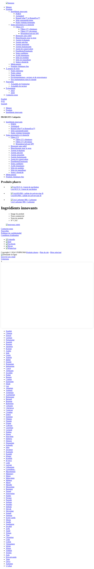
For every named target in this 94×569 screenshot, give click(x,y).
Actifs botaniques (22, 55)
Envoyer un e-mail (8, 257)
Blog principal (55, 252)
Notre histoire (16, 75)
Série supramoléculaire (24, 20)
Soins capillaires (22, 53)
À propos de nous (13, 69)
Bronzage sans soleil (23, 36)
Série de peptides (22, 58)
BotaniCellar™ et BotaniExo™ (28, 18)
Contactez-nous (12, 95)
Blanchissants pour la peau (26, 38)
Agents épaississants (23, 47)
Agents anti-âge (22, 42)
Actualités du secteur (19, 86)
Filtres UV (20, 27)
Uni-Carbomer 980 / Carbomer (23, 202)
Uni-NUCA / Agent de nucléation (24, 189)
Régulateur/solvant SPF (30, 33)
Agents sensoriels (22, 44)
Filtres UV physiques (29, 31)
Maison (9, 7)
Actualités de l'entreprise (20, 84)
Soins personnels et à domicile (22, 25)
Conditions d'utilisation (10, 235)
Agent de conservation (24, 49)
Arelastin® (20, 16)
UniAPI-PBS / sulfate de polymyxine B (26, 196)
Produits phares (32, 252)
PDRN (18, 14)
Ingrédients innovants (19, 11)
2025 (13, 90)
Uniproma (5, 259)
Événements (10, 88)
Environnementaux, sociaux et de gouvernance (29, 77)
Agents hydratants (23, 40)
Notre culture (16, 73)
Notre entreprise (17, 71)
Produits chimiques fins (20, 66)
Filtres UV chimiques (29, 29)
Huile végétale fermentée (25, 22)
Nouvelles (10, 82)
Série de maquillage (23, 60)
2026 (13, 93)
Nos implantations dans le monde (23, 79)
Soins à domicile (22, 62)
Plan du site (44, 252)
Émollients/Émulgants (24, 51)
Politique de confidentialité (11, 233)
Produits (9, 9)
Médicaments (16, 64)
